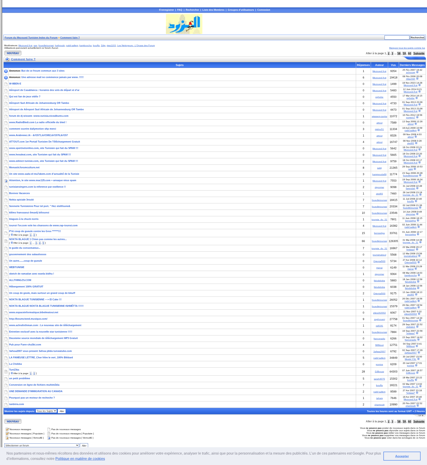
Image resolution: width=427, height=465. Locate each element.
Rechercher (192, 9)
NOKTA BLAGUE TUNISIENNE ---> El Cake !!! (35, 299)
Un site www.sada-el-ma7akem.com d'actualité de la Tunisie (44, 173)
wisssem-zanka (379, 116)
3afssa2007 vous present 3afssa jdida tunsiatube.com (40, 351)
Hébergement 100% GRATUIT (26, 286)
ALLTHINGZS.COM (20, 280)
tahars (379, 398)
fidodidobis (379, 280)
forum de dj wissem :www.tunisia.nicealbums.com (38, 115)
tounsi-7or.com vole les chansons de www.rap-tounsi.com (43, 225)
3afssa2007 (379, 351)
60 (409, 53)
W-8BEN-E (15, 83)
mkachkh (410, 79)
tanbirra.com (16, 404)
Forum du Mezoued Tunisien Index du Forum (31, 37)
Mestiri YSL (410, 359)
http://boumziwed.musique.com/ (28, 318)
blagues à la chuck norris (23, 219)
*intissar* (410, 249)
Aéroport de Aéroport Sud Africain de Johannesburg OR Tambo (46, 109)
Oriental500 (379, 261)
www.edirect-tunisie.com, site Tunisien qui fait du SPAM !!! (43, 161)
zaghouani (379, 319)
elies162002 (379, 313)
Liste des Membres (213, 9)
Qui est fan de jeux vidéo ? (24, 96)
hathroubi (60, 45)
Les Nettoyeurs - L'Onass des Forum (136, 45)
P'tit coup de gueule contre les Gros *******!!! (35, 231)
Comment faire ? (70, 37)
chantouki (380, 404)
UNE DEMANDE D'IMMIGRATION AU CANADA (35, 391)
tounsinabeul (379, 255)
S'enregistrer (166, 9)
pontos (379, 364)
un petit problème (19, 378)
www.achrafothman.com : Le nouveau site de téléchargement (45, 325)
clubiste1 (410, 327)
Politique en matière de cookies (80, 459)
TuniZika (14, 369)
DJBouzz (379, 371)
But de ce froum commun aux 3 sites (42, 70)
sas (35, 45)
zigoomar (379, 187)
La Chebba (15, 364)
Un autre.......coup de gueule (25, 260)
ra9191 (379, 326)
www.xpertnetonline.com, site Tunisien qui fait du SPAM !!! (43, 148)
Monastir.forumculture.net (24, 167)
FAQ (179, 9)
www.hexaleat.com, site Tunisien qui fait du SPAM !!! (40, 154)
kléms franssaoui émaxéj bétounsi (29, 212)
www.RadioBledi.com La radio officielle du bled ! (37, 122)
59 (404, 53)
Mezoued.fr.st (25, 45)
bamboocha (85, 45)
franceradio (379, 338)
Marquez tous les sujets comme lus (407, 48)
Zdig (103, 45)
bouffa (96, 45)
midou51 (379, 129)
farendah (410, 188)
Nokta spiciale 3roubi (21, 199)
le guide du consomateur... (24, 248)
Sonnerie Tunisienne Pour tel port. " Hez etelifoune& (39, 206)
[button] (106, 459)
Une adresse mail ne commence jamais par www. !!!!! (52, 77)
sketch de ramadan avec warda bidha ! (31, 273)
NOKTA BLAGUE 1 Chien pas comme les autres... (38, 239)
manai (379, 268)
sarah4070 (379, 379)
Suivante (419, 53)
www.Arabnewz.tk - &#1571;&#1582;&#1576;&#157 (38, 135)
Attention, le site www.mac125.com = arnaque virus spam (42, 180)
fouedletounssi (46, 45)
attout (380, 123)
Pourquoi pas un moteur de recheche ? (32, 397)
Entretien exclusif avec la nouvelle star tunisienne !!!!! (40, 331)
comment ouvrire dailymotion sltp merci (32, 128)
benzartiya (410, 220)
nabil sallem (72, 45)
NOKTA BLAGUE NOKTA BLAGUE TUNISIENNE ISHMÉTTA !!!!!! (46, 306)
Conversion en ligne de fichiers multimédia (34, 384)
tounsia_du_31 (410, 195)
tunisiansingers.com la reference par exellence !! (37, 186)
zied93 (410, 143)
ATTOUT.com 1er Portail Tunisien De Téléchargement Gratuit (44, 141)
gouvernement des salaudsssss (27, 254)
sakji (379, 168)
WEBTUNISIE (16, 267)
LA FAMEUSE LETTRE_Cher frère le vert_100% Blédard (41, 357)
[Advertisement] (84, 24)
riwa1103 (111, 45)
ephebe (379, 97)
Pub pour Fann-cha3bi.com (25, 344)
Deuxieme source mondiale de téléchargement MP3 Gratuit (43, 338)
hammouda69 (379, 174)
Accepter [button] (402, 456)
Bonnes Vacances (19, 193)
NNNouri (379, 345)
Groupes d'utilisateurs (241, 9)
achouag (410, 72)
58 (399, 53)
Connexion (263, 9)
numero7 (410, 117)
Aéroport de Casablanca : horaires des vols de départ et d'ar (44, 90)
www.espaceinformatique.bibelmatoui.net (33, 312)
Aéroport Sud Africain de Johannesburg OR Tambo (39, 103)
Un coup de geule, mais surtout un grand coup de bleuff (42, 293)
